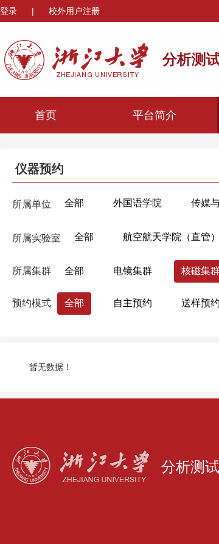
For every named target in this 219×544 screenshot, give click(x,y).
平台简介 (154, 115)
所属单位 (31, 204)
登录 (9, 11)
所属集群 (31, 271)
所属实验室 (36, 238)
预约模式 (31, 303)
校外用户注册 (74, 11)
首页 (46, 115)
